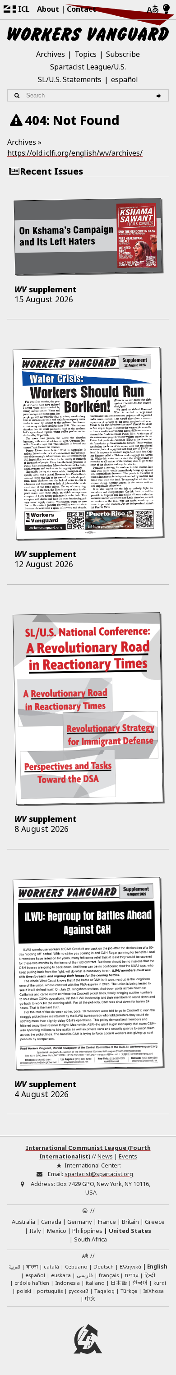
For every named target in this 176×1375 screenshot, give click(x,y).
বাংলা (32, 1267)
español (124, 79)
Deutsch (103, 1266)
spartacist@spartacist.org (99, 1174)
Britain (130, 1222)
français (109, 1275)
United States (130, 1231)
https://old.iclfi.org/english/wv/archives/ (75, 153)
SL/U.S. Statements (70, 79)
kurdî (159, 1282)
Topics (85, 54)
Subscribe (123, 54)
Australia (23, 1222)
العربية (14, 1267)
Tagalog (104, 1290)
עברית (132, 1275)
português (50, 1290)
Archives (50, 54)
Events (128, 1156)
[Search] (160, 95)
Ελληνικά (130, 1266)
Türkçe (128, 1290)
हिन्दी (149, 1275)
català (51, 1266)
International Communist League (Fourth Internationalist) (88, 1152)
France (107, 1222)
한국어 (140, 1282)
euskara (61, 1275)
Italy (35, 1231)
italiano (95, 1282)
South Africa (90, 1239)
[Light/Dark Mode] (166, 9)
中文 (90, 1298)
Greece (155, 1222)
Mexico (56, 1231)
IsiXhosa (153, 1290)
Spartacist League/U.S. (88, 67)
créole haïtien (31, 1282)
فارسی (85, 1275)
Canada (51, 1222)
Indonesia (67, 1282)
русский (78, 1290)
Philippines (87, 1231)
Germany (79, 1222)
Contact (81, 9)
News (105, 1156)
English (157, 1266)
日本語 (119, 1282)
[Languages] (152, 10)
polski (24, 1290)
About (48, 9)
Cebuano (76, 1266)
